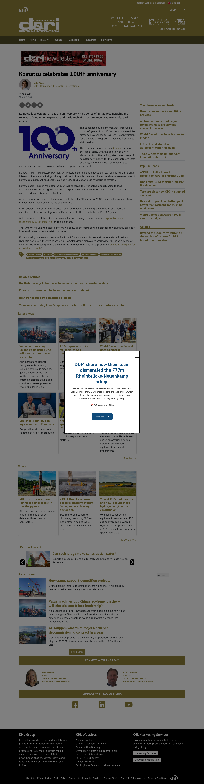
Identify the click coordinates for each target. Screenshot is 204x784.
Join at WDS (102, 416)
